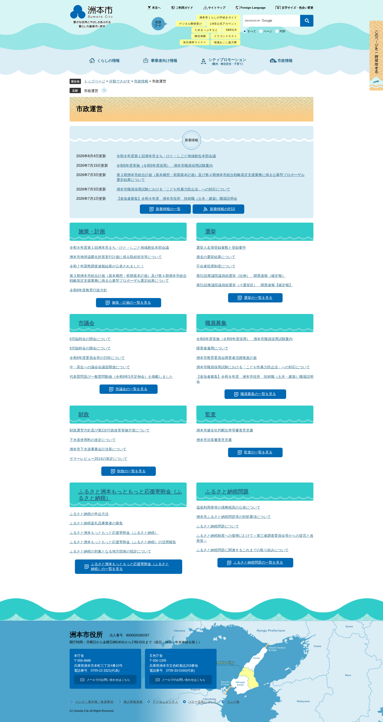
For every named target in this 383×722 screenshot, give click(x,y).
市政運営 (91, 91)
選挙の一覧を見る (258, 298)
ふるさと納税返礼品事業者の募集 (96, 523)
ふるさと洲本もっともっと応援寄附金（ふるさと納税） (114, 533)
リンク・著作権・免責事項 (94, 701)
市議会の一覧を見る (131, 389)
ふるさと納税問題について (217, 526)
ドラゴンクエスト (225, 36)
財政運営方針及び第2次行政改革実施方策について (110, 430)
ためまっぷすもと (206, 29)
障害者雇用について (212, 348)
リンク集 (233, 701)
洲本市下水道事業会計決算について (98, 449)
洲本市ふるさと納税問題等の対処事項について (233, 517)
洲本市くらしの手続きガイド (218, 17)
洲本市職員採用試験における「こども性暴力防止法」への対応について (173, 189)
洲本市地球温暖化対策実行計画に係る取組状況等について (116, 257)
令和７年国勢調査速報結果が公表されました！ (107, 266)
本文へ (156, 7)
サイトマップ (216, 7)
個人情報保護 (133, 701)
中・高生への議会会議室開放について (100, 367)
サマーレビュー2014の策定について (98, 459)
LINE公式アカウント (223, 23)
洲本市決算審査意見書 (214, 440)
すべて (251, 31)
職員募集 (216, 323)
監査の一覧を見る (258, 452)
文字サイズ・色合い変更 (297, 7)
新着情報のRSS (222, 209)
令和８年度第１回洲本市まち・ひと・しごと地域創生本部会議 (166, 156)
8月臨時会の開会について (90, 348)
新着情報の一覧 (168, 209)
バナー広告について (202, 701)
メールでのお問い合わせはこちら (108, 679)
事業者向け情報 (164, 61)
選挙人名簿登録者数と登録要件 (221, 247)
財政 (83, 414)
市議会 (86, 323)
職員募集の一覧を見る (258, 394)
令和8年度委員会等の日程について (97, 358)
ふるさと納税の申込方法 (89, 514)
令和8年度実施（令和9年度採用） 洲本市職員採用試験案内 (165, 165)
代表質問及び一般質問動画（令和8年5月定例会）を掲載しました (121, 377)
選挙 (210, 231)
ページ (268, 31)
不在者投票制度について (215, 266)
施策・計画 (91, 231)
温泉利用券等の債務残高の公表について (228, 507)
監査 (210, 414)
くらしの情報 (108, 61)
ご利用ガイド (184, 7)
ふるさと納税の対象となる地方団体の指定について (110, 551)
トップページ (94, 81)
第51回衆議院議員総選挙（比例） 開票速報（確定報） (240, 276)
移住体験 (200, 36)
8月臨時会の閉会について (90, 339)
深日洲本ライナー (194, 42)
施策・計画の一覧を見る (131, 302)
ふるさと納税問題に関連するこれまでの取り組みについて (242, 550)
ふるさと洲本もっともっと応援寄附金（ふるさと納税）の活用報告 (123, 542)
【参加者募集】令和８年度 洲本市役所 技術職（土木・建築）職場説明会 (177, 198)
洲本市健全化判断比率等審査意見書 (224, 430)
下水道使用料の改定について (93, 440)
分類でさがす (119, 81)
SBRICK (231, 29)
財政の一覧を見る (131, 471)
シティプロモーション (227, 61)
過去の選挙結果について (215, 257)
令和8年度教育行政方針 (88, 290)
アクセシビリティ (165, 701)
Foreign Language (253, 7)
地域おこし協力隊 (225, 42)
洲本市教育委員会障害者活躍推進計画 (226, 358)
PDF (282, 31)
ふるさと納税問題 (227, 491)
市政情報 (285, 61)
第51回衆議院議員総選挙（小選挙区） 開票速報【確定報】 (244, 285)
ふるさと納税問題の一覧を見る (258, 562)
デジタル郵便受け (190, 23)
